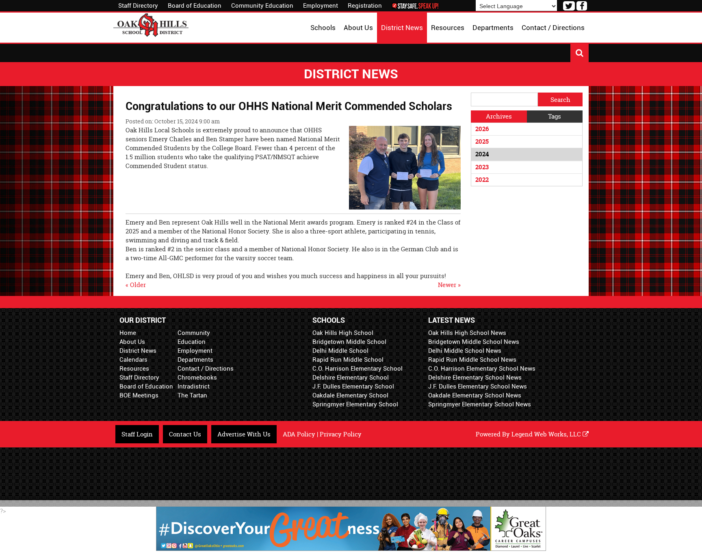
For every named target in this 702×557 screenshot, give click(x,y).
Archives (499, 116)
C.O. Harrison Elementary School (357, 368)
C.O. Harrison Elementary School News (481, 368)
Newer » (449, 285)
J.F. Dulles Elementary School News (477, 386)
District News (137, 350)
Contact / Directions (206, 368)
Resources (134, 368)
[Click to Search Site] (579, 53)
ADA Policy (299, 434)
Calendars (133, 359)
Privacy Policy (341, 434)
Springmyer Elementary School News (479, 404)
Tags (554, 116)
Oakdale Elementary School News (474, 395)
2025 (482, 141)
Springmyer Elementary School (355, 404)
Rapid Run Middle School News (472, 359)
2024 (482, 154)
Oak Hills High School (342, 333)
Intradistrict (194, 386)
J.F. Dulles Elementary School (353, 386)
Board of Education (194, 5)
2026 (482, 129)
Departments (195, 359)
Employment (320, 5)
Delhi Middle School (340, 350)
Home (127, 333)
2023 (482, 167)
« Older (136, 285)
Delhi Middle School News (464, 350)
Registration (365, 5)
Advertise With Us (244, 434)
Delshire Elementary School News (475, 377)
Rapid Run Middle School (348, 359)
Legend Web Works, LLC (547, 434)
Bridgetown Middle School (349, 341)
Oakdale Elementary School (350, 395)
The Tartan (192, 395)
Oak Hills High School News (467, 333)
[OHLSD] (150, 24)
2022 (482, 179)
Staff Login (137, 434)
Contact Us (185, 434)
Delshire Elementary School (350, 377)
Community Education (262, 5)
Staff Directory (138, 5)
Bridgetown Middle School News (473, 341)
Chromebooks (197, 377)
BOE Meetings (138, 395)
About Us (132, 341)
